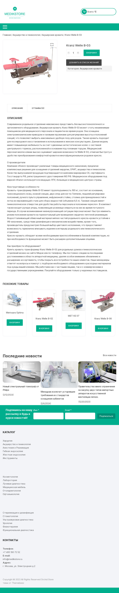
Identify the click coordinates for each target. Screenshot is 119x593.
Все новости (109, 355)
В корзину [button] (15, 322)
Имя (35, 410)
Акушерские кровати (52, 35)
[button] (52, 45)
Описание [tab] (17, 108)
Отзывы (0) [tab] (38, 108)
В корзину (91, 53)
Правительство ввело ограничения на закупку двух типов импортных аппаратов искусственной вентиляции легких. (96, 391)
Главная (7, 35)
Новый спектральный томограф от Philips (21, 388)
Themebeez (18, 583)
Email (67, 410)
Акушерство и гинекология (26, 35)
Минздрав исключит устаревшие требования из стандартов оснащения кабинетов (58, 395)
